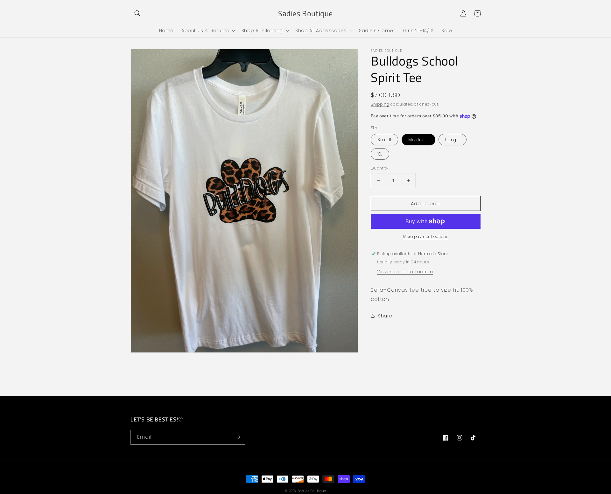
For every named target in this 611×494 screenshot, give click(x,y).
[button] (137, 13)
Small (384, 139)
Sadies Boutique (312, 491)
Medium (418, 139)
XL (380, 154)
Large (452, 139)
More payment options (425, 236)
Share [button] (385, 316)
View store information (405, 271)
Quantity (379, 168)
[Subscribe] (238, 437)
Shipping (380, 104)
